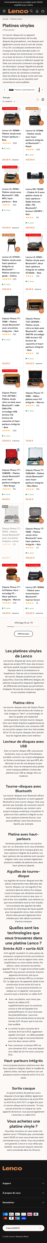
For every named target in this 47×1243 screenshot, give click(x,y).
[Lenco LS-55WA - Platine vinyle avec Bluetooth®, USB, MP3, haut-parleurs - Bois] (11, 175)
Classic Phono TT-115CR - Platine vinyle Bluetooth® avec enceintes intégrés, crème (11, 535)
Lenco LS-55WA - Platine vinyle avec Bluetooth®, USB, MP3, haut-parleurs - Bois (11, 195)
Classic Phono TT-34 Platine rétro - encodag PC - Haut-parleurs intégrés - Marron (11, 593)
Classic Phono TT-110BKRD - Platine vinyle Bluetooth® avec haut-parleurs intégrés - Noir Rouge (11, 478)
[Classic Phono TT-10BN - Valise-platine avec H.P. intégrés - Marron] (35, 379)
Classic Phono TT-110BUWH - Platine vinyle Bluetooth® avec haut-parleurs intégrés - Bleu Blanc (35, 478)
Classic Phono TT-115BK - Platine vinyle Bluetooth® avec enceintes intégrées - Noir (11, 324)
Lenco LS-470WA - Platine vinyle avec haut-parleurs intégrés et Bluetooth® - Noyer (34, 138)
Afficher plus (23, 634)
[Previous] (5, 90)
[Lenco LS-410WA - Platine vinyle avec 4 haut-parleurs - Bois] (11, 116)
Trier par (6, 97)
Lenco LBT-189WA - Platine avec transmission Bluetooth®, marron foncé (35, 593)
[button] (43, 11)
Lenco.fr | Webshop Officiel (18, 1237)
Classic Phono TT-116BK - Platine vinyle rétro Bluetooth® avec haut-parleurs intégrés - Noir (35, 536)
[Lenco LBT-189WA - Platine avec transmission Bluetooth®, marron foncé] (35, 573)
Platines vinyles (16, 19)
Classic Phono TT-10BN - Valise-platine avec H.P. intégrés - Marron (35, 398)
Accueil (5, 19)
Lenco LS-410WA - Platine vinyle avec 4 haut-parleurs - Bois (11, 135)
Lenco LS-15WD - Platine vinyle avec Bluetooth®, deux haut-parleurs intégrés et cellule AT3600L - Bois (35, 265)
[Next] (42, 90)
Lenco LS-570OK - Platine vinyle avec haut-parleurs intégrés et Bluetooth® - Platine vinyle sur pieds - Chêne (11, 266)
